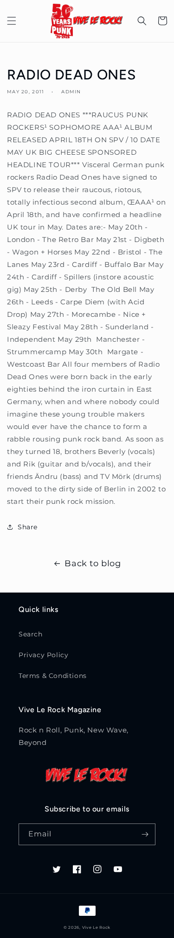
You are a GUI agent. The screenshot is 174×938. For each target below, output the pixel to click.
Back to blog (92, 563)
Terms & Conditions (53, 676)
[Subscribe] (145, 834)
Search (31, 634)
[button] (11, 21)
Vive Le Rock (96, 927)
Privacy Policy (43, 655)
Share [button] (28, 527)
